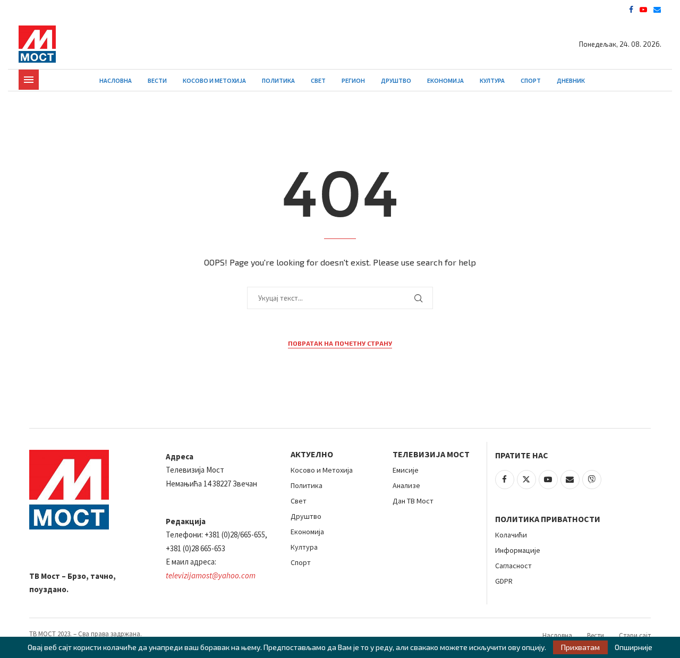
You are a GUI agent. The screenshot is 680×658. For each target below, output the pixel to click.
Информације (517, 550)
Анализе (406, 485)
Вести (157, 80)
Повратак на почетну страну (340, 343)
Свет (318, 80)
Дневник (571, 80)
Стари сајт (635, 635)
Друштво (396, 80)
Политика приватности (547, 519)
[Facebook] (631, 9)
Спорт (531, 80)
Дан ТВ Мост (413, 501)
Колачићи (511, 535)
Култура (492, 80)
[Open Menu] (29, 80)
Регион (353, 80)
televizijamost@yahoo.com (211, 575)
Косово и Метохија (214, 80)
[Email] (657, 9)
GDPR (504, 581)
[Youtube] (643, 9)
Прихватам (580, 647)
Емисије (406, 470)
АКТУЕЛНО (312, 454)
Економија (445, 80)
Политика (278, 80)
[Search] (656, 80)
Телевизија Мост (431, 454)
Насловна (115, 80)
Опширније (633, 647)
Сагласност (513, 565)
